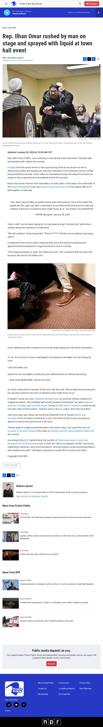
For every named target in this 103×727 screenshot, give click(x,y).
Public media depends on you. (51, 650)
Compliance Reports (67, 689)
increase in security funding (21, 431)
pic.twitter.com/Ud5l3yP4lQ (79, 209)
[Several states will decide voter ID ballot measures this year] (11, 621)
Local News (24, 514)
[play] (7, 12)
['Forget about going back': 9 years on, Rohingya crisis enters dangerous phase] (11, 603)
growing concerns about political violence (71, 431)
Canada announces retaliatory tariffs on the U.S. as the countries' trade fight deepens (57, 584)
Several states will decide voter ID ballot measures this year (46, 621)
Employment (64, 683)
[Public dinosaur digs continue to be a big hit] (11, 555)
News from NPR (9, 27)
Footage (12, 167)
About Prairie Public (46, 683)
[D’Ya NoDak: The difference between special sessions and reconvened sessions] (11, 518)
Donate (93, 4)
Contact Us (42, 689)
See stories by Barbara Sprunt (32, 496)
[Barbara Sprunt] (8, 489)
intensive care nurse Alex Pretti (55, 187)
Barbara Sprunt (16, 58)
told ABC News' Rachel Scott (69, 405)
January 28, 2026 (61, 214)
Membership (43, 694)
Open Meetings (86, 689)
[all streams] (99, 13)
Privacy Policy (85, 683)
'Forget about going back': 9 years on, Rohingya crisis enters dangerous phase (54, 602)
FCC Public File (64, 694)
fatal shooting (18, 187)
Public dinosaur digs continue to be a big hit (39, 554)
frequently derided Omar (46, 398)
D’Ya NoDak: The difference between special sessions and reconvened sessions (55, 517)
